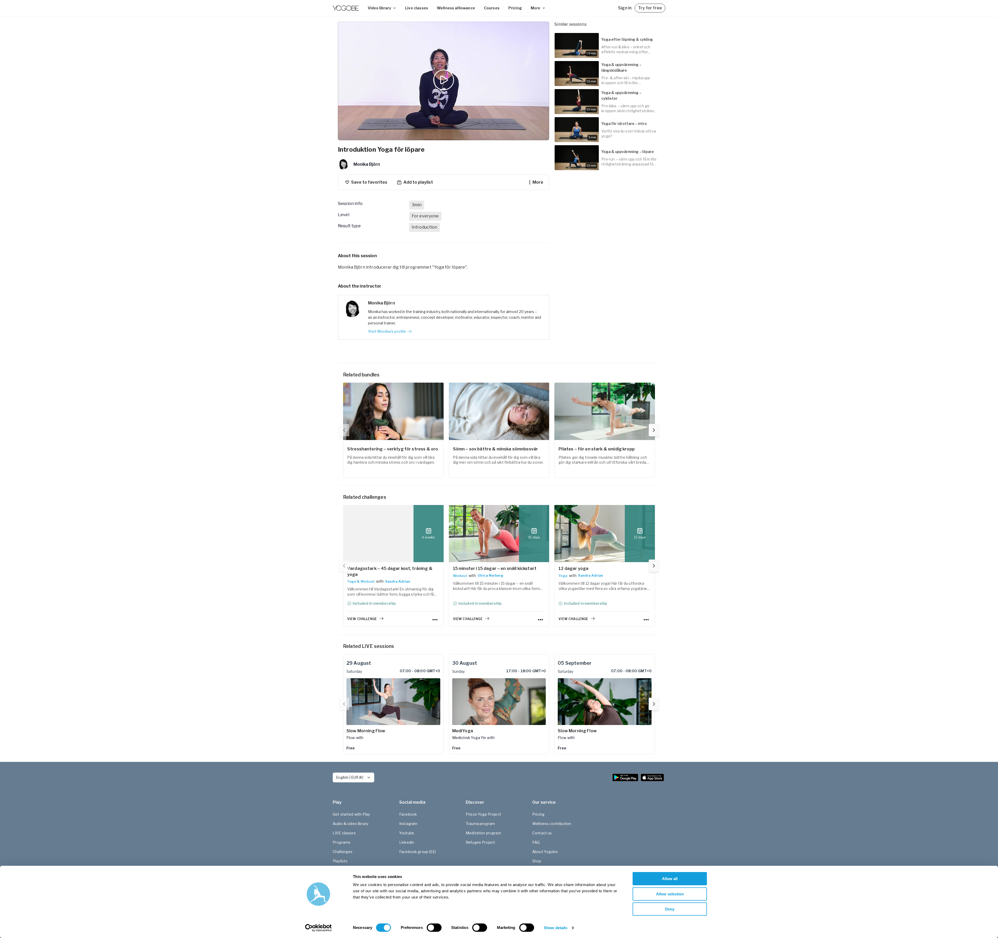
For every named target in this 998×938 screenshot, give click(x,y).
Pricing (515, 8)
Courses (492, 8)
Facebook (408, 814)
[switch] (434, 927)
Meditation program (483, 833)
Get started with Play (351, 814)
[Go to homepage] (346, 8)
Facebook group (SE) (417, 851)
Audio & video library (350, 823)
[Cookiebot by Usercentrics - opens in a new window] (318, 928)
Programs (341, 842)
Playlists (340, 861)
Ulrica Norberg (490, 575)
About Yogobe (545, 851)
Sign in (625, 7)
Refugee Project (480, 842)
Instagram (408, 823)
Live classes (416, 8)
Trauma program (480, 823)
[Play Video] (444, 81)
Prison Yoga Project (483, 814)
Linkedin (406, 842)
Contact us (542, 833)
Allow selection (670, 894)
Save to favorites (369, 182)
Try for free (650, 7)
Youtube (406, 833)
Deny (669, 909)
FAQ (536, 842)
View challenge (362, 619)
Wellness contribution (551, 823)
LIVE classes (344, 833)
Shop (536, 861)
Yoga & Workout (361, 581)
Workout (460, 576)
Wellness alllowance (456, 8)
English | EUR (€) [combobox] (349, 777)
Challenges (343, 851)
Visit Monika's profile (387, 331)
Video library (379, 8)
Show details (555, 928)
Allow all (670, 878)
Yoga (563, 576)
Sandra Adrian (397, 581)
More (535, 8)
